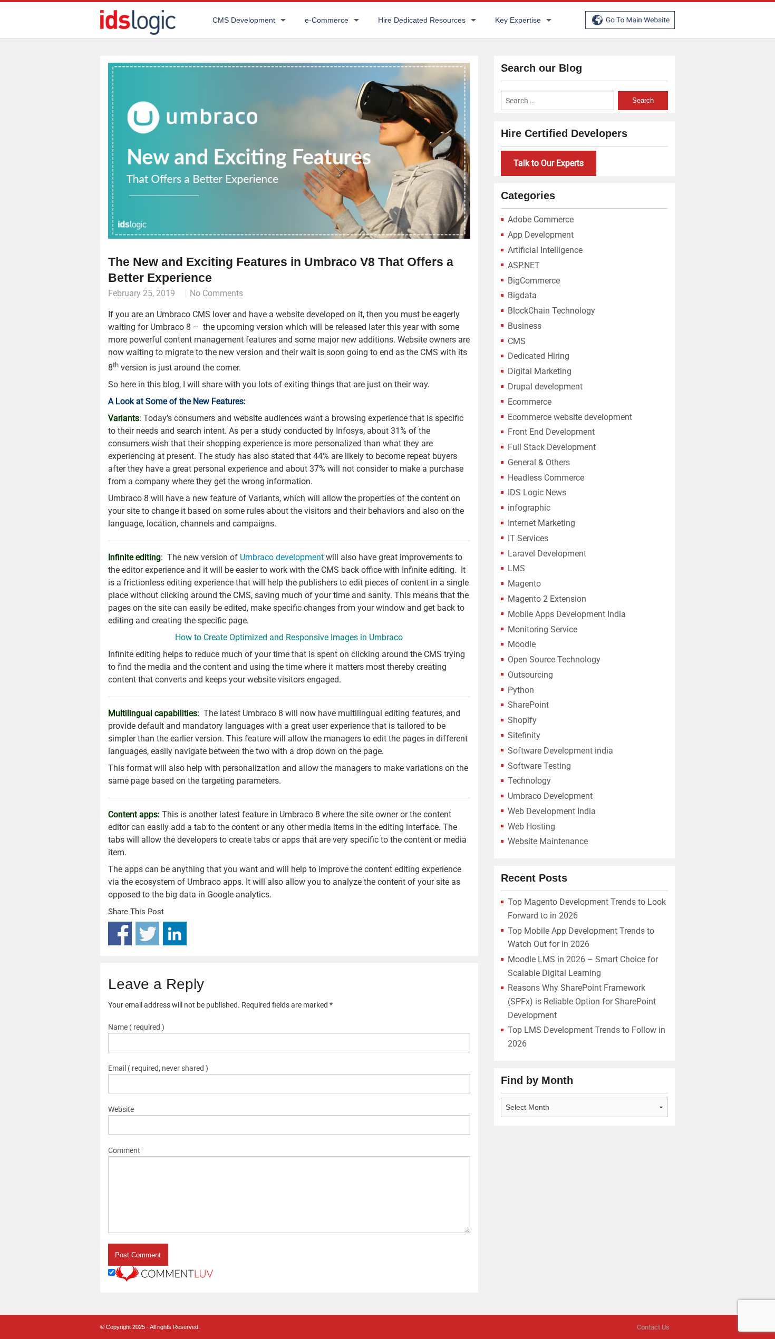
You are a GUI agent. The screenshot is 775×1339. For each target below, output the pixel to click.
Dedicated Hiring (538, 356)
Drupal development (545, 387)
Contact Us (653, 1327)
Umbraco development (282, 557)
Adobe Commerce (541, 219)
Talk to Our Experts (549, 163)
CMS (517, 341)
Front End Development (551, 432)
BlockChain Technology (551, 311)
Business (524, 326)
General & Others (539, 462)
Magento (524, 584)
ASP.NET (524, 265)
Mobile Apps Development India (567, 614)
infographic (529, 508)
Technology (529, 781)
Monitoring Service (542, 629)
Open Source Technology (554, 659)
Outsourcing (530, 675)
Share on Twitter (147, 933)
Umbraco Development (550, 796)
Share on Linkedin (175, 933)
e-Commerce (326, 20)
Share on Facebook (120, 933)
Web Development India (552, 811)
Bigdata (522, 295)
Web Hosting (531, 827)
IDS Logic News (537, 492)
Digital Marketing (539, 371)
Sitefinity (524, 735)
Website (121, 1109)
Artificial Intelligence (545, 250)
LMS (516, 568)
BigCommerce (534, 281)
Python (521, 690)
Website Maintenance (548, 841)
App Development (541, 235)
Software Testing (539, 766)
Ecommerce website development (570, 417)
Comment (124, 1150)
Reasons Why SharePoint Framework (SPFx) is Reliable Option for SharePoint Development (582, 1001)
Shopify (522, 720)
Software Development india (560, 751)
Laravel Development (547, 554)
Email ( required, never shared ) (158, 1068)
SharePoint (528, 705)
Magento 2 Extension (547, 599)
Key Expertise (518, 20)
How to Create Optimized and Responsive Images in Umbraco (289, 637)
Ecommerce (529, 402)
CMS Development (243, 20)
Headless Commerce (546, 478)
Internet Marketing (541, 523)
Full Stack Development (552, 447)
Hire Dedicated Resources (422, 20)
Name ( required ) (136, 1027)
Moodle (522, 644)
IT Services (528, 538)
